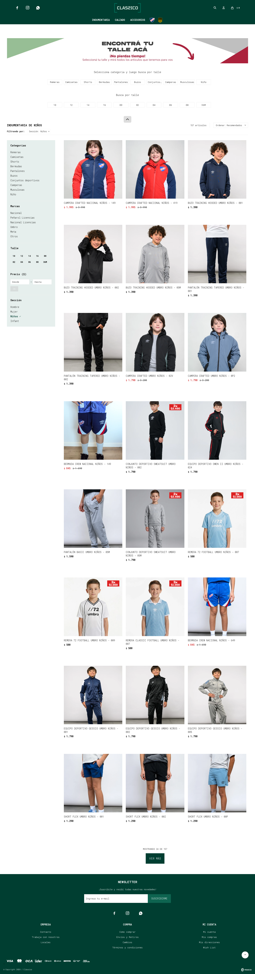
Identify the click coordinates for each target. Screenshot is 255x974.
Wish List (209, 947)
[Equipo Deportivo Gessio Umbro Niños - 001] (93, 695)
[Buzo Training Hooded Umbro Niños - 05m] (155, 254)
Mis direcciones (209, 942)
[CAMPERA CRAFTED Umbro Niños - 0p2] (217, 342)
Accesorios (137, 20)
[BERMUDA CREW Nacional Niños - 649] (217, 606)
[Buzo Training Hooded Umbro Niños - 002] (93, 254)
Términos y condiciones (127, 947)
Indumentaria (101, 20)
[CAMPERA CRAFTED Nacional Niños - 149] (93, 169)
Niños (38, 131)
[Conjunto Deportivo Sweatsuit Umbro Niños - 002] (155, 430)
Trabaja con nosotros (46, 937)
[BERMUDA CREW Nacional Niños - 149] (93, 430)
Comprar (104, 194)
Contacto (45, 931)
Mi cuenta (209, 931)
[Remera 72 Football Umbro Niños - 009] (93, 606)
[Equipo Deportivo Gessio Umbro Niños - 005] (217, 695)
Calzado (120, 20)
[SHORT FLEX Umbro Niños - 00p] (217, 783)
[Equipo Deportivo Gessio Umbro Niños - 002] (155, 695)
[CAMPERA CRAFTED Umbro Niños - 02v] (155, 342)
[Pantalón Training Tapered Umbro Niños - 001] (217, 254)
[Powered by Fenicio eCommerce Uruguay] (246, 969)
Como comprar (127, 931)
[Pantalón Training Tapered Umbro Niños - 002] (93, 342)
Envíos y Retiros (127, 937)
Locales (45, 942)
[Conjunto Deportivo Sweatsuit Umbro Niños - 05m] (155, 518)
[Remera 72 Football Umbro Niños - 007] (217, 518)
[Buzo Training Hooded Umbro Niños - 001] (217, 169)
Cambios (127, 942)
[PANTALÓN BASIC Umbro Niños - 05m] (93, 518)
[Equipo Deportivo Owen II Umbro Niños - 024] (217, 430)
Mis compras (209, 937)
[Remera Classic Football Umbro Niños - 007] (155, 606)
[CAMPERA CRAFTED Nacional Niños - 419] (155, 169)
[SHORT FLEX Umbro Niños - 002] (155, 783)
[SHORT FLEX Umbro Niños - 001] (93, 783)
